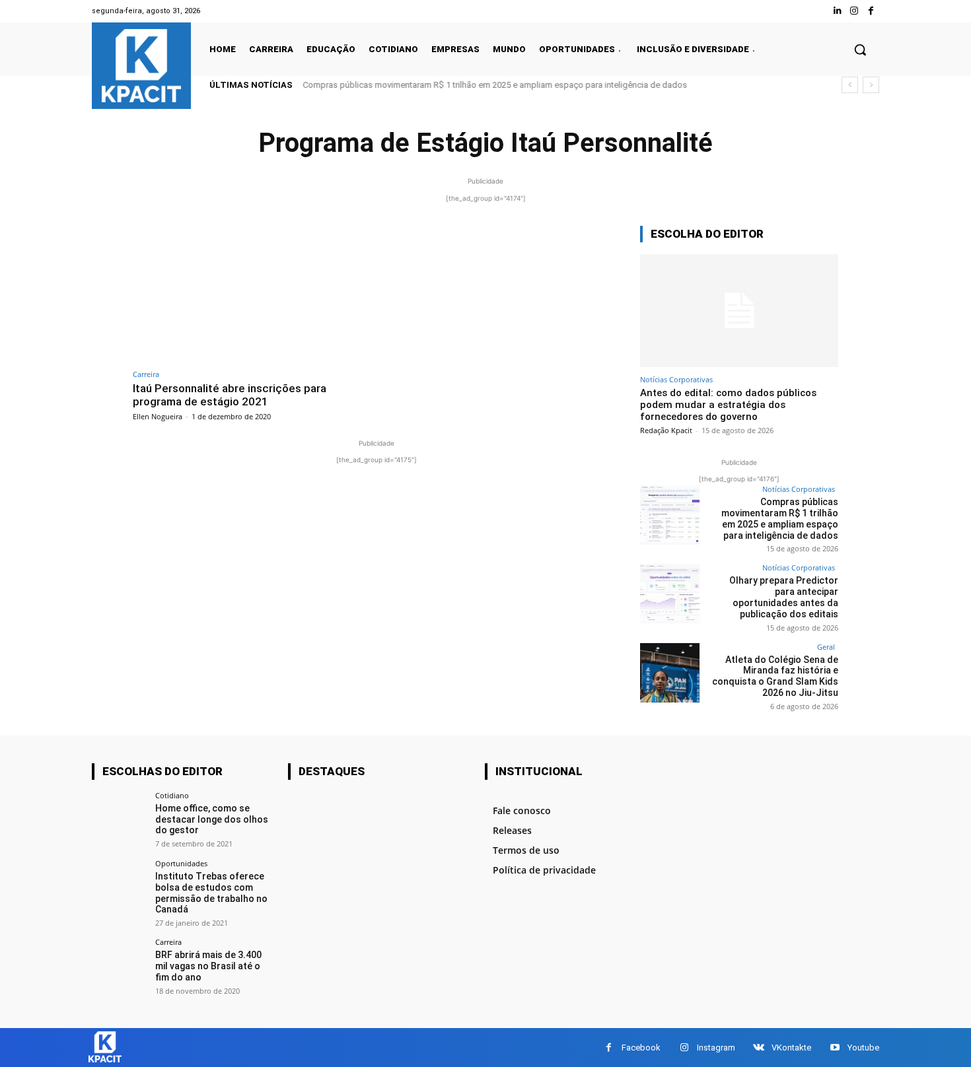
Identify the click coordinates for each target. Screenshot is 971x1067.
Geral (826, 646)
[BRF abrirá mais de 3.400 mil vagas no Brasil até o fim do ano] (119, 965)
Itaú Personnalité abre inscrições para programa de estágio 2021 (229, 395)
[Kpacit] (141, 65)
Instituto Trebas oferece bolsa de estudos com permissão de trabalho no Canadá (211, 892)
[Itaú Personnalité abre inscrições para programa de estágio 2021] (251, 294)
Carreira (146, 374)
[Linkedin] (837, 11)
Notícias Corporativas (676, 379)
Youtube (863, 1047)
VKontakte (791, 1047)
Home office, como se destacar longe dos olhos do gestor (211, 819)
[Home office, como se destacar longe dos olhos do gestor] (119, 819)
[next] (871, 85)
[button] (860, 49)
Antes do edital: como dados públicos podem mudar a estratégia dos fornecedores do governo (728, 405)
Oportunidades (181, 863)
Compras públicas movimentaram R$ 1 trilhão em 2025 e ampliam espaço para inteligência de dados (495, 85)
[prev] (850, 85)
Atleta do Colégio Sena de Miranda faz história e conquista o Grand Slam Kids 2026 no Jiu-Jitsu (775, 676)
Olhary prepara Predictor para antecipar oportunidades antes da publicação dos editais (783, 597)
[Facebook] (871, 11)
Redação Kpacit (666, 430)
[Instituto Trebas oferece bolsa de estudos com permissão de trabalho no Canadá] (119, 887)
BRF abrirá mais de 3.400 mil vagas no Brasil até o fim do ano (208, 965)
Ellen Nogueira (157, 416)
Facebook (641, 1047)
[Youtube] (834, 1047)
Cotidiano (172, 795)
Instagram (716, 1047)
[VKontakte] (758, 1047)
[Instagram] (854, 11)
